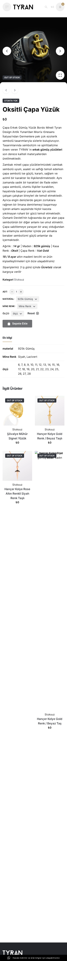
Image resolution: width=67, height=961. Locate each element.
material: (8, 299)
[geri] (6, 90)
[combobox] (27, 299)
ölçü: (6, 313)
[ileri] (14, 90)
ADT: (5, 291)
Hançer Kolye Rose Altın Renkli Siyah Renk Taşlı (17, 493)
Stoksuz (19, 279)
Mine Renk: (9, 306)
